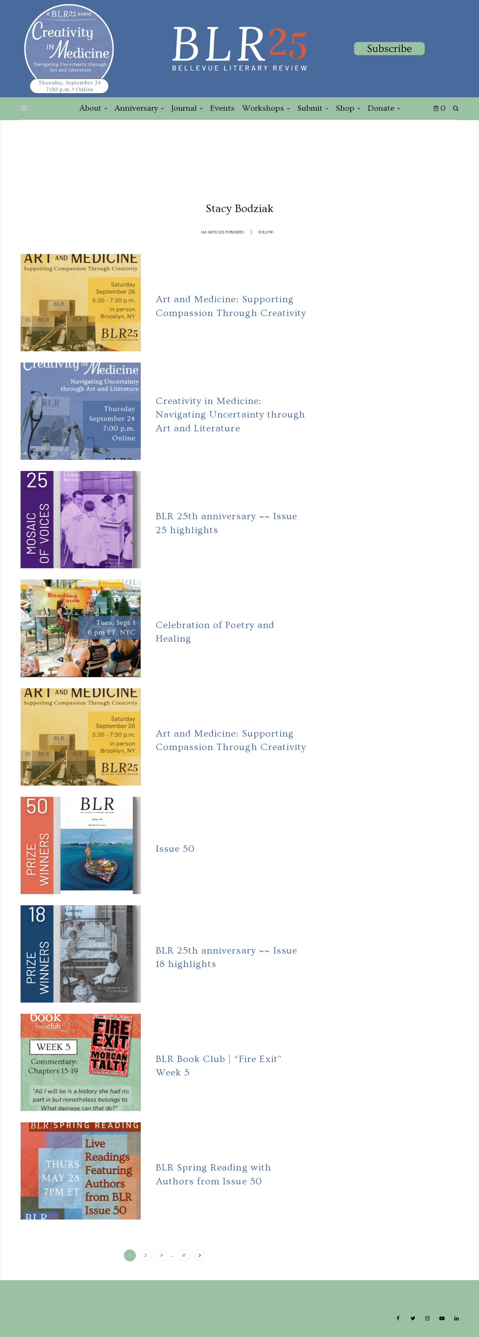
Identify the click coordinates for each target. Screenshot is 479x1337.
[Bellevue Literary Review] (239, 48)
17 (183, 1255)
